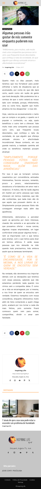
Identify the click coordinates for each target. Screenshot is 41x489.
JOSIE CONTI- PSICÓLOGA (12, 471)
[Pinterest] (22, 74)
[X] (17, 74)
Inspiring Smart (7, 416)
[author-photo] (20, 367)
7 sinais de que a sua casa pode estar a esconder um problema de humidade (18, 421)
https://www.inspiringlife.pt (20, 373)
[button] (3, 3)
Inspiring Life (9, 67)
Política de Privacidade (20, 480)
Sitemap (20, 482)
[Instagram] (16, 380)
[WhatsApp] (27, 74)
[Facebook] (11, 74)
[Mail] (20, 380)
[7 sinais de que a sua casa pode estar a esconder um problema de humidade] (20, 408)
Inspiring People (7, 29)
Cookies (32, 480)
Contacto (7, 480)
